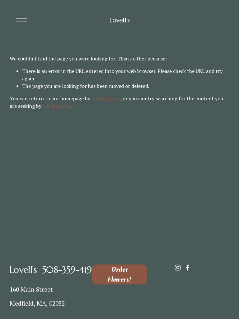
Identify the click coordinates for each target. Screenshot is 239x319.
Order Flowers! (119, 274)
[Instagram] (178, 267)
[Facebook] (188, 267)
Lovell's (119, 20)
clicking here (105, 98)
